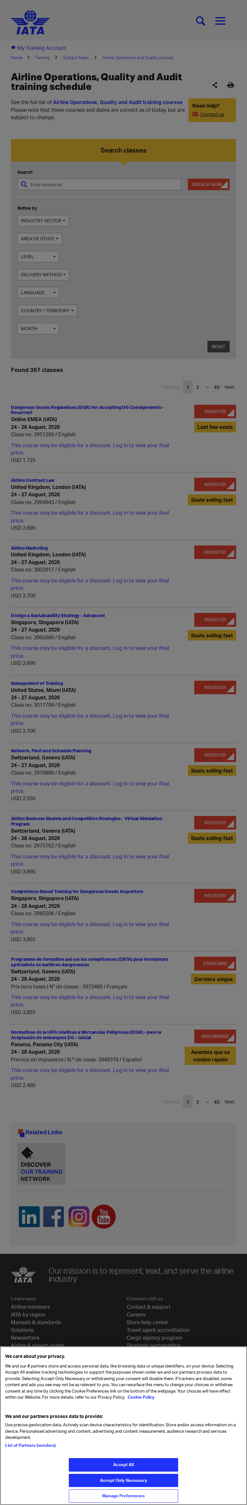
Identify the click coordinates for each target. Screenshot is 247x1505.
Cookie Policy (140, 1397)
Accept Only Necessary (123, 1480)
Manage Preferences (123, 1495)
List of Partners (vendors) (30, 1445)
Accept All (123, 1464)
